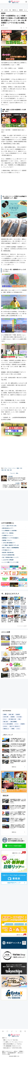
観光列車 (18, 714)
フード (17, 723)
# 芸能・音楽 (3, 470)
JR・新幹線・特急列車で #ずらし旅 (10, 545)
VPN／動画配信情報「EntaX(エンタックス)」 (12, 1045)
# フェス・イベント (12, 468)
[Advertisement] (14, 452)
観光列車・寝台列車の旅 (7, 552)
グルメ (18, 728)
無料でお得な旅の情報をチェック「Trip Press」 (12, 1043)
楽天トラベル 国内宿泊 (7, 533)
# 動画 (17, 468)
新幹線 (5, 714)
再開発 (13, 728)
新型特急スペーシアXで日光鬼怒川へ (10, 537)
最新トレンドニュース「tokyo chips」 (11, 1039)
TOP (2, 10)
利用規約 (21, 1051)
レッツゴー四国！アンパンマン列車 (10, 562)
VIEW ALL (14, 767)
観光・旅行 (6, 721)
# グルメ (5, 468)
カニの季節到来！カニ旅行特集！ (9, 530)
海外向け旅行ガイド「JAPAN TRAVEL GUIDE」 (12, 1047)
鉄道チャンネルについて (7, 1051)
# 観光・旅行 (9, 470)
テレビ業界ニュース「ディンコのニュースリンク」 (13, 1041)
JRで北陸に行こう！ (7, 550)
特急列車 (22, 723)
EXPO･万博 (6, 716)
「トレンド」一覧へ (14, 473)
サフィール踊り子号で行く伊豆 (9, 525)
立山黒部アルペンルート (7, 535)
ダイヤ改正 (19, 716)
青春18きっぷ (15, 10)
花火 (10, 10)
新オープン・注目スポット (15, 726)
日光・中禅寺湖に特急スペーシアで (10, 557)
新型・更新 (11, 714)
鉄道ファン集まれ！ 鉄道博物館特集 (10, 547)
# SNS (21, 468)
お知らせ (15, 1051)
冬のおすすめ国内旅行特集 (8, 554)
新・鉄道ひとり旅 (12, 719)
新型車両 (21, 10)
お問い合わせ (20, 1052)
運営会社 (4, 1052)
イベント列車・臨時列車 (8, 723)
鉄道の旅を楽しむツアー (7, 528)
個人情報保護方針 (11, 1052)
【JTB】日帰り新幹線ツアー (8, 542)
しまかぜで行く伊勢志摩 (7, 559)
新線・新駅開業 (14, 721)
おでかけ (6, 10)
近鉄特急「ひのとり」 (7, 540)
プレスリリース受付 (6, 1054)
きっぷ (25, 10)
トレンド (3, 13)
